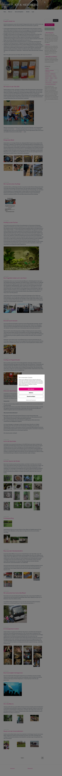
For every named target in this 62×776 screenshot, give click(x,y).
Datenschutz (28, 400)
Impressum (34, 400)
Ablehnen (31, 392)
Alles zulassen (31, 389)
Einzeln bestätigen (31, 396)
